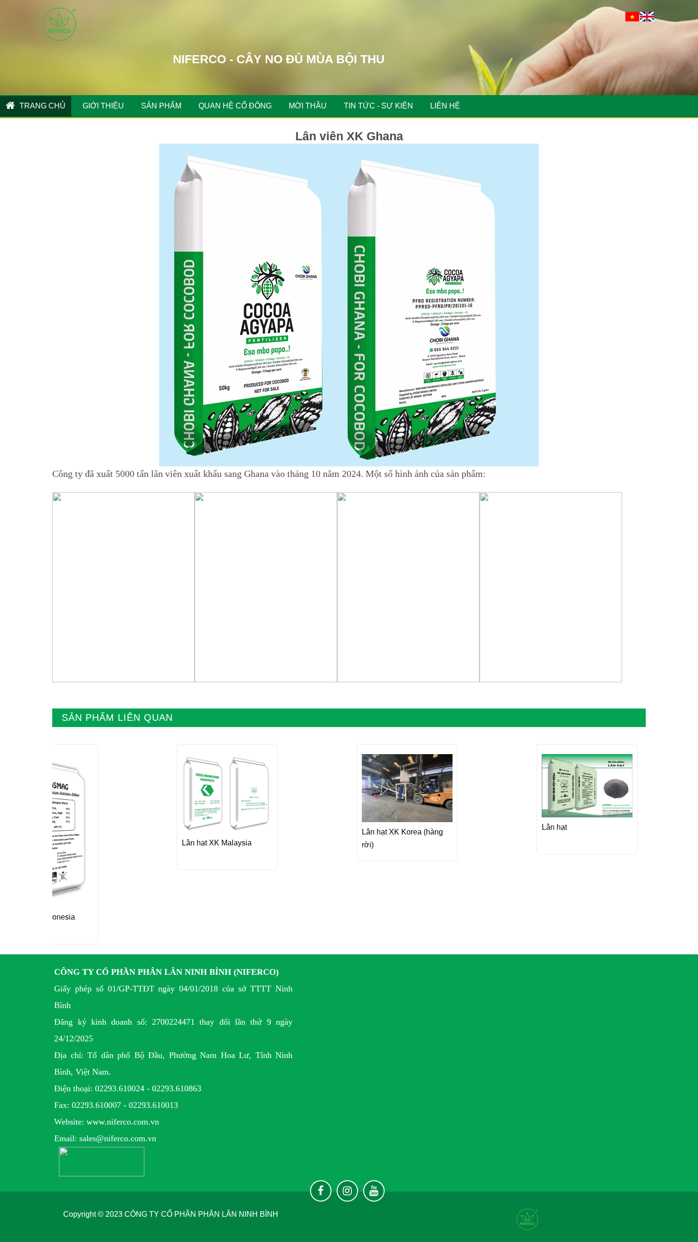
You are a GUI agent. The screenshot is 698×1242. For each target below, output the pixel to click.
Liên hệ (445, 106)
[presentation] (72, 842)
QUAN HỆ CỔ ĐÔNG (235, 106)
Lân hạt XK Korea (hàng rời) (402, 838)
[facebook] (320, 1191)
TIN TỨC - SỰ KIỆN (378, 106)
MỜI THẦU (308, 106)
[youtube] (374, 1191)
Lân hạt (554, 827)
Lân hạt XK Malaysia (217, 843)
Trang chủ (42, 106)
